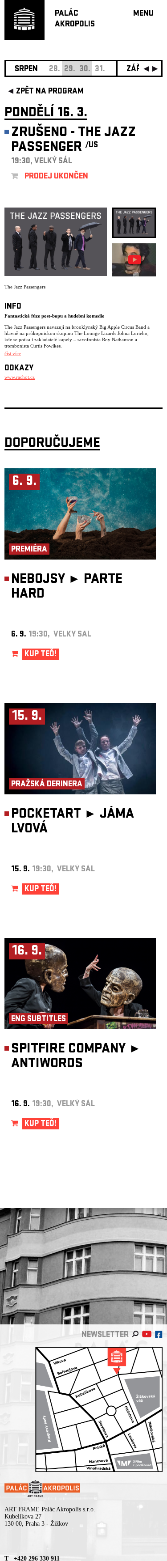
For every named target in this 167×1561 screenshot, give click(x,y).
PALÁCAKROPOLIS (75, 19)
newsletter (105, 1335)
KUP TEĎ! (40, 654)
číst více (12, 353)
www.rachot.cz (19, 377)
